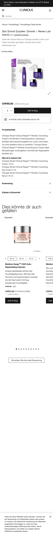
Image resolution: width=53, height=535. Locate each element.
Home (4, 24)
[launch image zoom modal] (49, 94)
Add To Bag (33, 110)
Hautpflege (14, 24)
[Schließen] (50, 516)
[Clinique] (26, 10)
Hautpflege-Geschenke (30, 24)
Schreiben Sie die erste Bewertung (26, 360)
